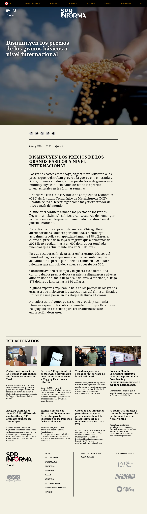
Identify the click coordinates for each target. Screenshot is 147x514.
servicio (49, 479)
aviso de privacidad (91, 453)
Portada (127, 3)
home (48, 453)
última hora (51, 457)
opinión (49, 492)
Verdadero (88, 3)
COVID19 (70, 3)
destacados (51, 462)
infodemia (50, 470)
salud (48, 475)
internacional (52, 483)
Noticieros (16, 3)
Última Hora (108, 3)
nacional (50, 466)
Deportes (53, 3)
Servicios (35, 3)
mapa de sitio (87, 457)
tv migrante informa (55, 487)
